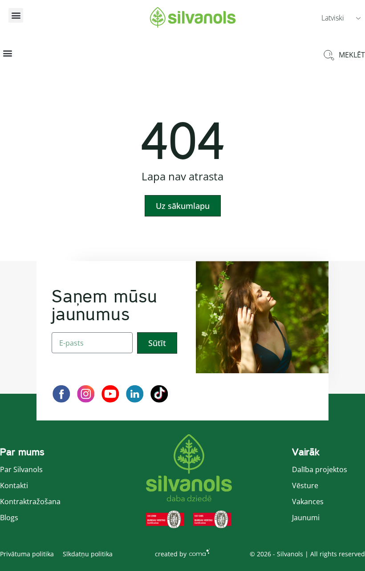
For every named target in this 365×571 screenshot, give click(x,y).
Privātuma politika (27, 554)
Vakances (308, 501)
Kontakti (14, 485)
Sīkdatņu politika (88, 554)
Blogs (9, 517)
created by (171, 554)
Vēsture (305, 485)
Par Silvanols (21, 469)
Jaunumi (306, 517)
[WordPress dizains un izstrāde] (199, 552)
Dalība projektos (319, 469)
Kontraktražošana (30, 501)
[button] (15, 15)
